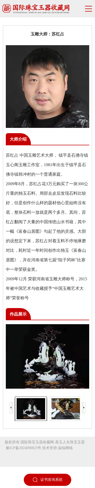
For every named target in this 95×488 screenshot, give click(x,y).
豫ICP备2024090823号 (23, 448)
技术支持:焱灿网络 (57, 448)
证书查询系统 (51, 480)
